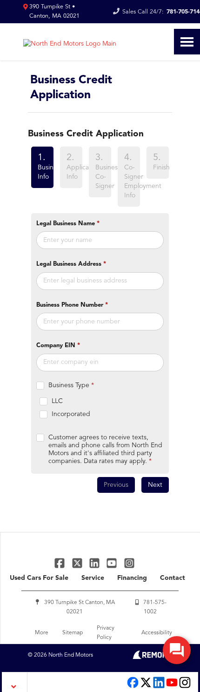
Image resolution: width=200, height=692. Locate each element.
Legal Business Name (68, 224)
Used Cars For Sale (39, 578)
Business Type (71, 385)
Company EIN (58, 346)
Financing (132, 578)
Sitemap (72, 633)
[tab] (42, 178)
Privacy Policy (105, 632)
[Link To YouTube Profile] (112, 563)
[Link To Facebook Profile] (60, 563)
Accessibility (156, 633)
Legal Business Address (71, 264)
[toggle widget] (177, 650)
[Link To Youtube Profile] (172, 687)
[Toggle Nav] (187, 41)
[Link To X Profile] (78, 563)
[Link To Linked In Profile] (95, 563)
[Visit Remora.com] (152, 657)
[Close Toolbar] (14, 682)
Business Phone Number (72, 305)
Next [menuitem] (155, 485)
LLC (57, 401)
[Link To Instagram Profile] (129, 563)
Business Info (42, 166)
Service (92, 578)
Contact (172, 578)
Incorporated (71, 414)
